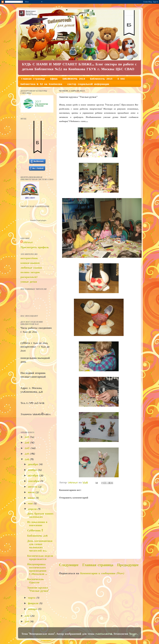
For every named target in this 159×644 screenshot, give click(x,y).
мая (31, 504)
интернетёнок (29, 258)
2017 (27, 437)
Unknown (28, 242)
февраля (33, 603)
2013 (27, 460)
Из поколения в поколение (37, 523)
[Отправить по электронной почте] (102, 483)
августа (33, 487)
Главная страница (97, 565)
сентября (34, 481)
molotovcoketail (103, 634)
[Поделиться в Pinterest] (112, 483)
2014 (27, 454)
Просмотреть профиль (34, 248)
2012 (27, 616)
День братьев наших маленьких (40, 515)
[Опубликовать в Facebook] (109, 483)
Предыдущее (128, 565)
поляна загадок (30, 272)
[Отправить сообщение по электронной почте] (96, 483)
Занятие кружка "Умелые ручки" (38, 589)
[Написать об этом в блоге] (105, 483)
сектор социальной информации (88, 84)
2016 (27, 443)
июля (32, 492)
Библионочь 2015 (101, 79)
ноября (33, 470)
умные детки (28, 282)
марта (32, 598)
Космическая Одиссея (35, 581)
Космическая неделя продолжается (40, 557)
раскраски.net (29, 277)
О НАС (121, 79)
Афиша (54, 79)
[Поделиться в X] (107, 483)
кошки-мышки (30, 263)
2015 (28, 448)
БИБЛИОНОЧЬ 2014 (74, 79)
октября (33, 476)
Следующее (68, 565)
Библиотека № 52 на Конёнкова (41, 84)
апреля (33, 509)
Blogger (133, 634)
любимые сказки (31, 268)
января (33, 609)
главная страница (33, 79)
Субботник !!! (35, 531)
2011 (27, 622)
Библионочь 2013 (37, 536)
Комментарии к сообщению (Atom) (102, 574)
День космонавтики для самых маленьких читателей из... (39, 546)
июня (32, 498)
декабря (33, 465)
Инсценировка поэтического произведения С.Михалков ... (37, 569)
